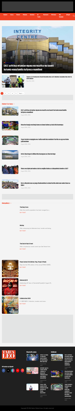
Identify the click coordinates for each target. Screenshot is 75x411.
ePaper (68, 15)
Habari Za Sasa (7, 104)
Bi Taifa (38, 16)
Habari (5, 15)
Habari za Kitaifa (9, 63)
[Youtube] (17, 370)
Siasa (11, 15)
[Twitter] (8, 370)
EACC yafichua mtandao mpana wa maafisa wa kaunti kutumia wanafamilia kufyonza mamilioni (69, 360)
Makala (25, 15)
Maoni (18, 15)
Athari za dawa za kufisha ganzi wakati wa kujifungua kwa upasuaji (44, 358)
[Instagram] (22, 370)
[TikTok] (13, 370)
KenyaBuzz (6, 203)
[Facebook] (3, 370)
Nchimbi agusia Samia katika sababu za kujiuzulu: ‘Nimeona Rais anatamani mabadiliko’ (44, 373)
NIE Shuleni (61, 16)
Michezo (53, 15)
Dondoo (32, 15)
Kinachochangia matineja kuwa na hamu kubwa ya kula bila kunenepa (69, 375)
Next (21, 93)
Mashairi (45, 15)
